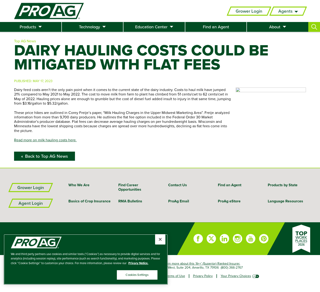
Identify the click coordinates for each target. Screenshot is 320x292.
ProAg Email (178, 201)
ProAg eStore (229, 201)
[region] (86, 259)
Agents (285, 11)
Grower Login (249, 11)
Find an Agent (216, 27)
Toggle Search (314, 27)
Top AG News (25, 41)
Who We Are (78, 185)
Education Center (151, 27)
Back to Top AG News (46, 156)
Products (28, 27)
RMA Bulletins (130, 201)
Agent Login (31, 203)
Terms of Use (175, 276)
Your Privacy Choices (236, 276)
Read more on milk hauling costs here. (45, 139)
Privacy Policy (203, 276)
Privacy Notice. (138, 263)
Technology (89, 27)
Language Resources (285, 201)
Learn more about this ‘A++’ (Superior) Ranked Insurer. (201, 263)
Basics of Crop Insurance (89, 201)
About (274, 27)
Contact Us (177, 185)
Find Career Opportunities (129, 187)
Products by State (283, 185)
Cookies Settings (137, 275)
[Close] (160, 239)
